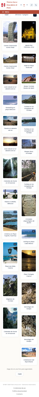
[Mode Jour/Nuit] (36, 5)
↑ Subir (6, 15)
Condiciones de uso (19, 388)
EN (21, 5)
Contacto (19, 394)
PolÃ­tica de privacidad (19, 391)
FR (27, 5)
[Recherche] (31, 5)
